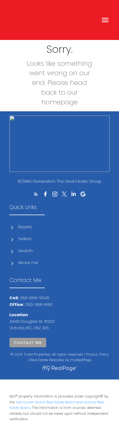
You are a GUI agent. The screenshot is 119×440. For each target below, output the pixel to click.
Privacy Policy (97, 354)
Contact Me (28, 342)
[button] (35, 194)
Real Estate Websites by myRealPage (60, 360)
